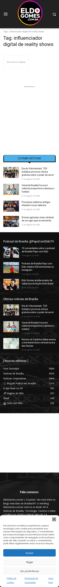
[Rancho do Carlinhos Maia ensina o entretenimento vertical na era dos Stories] (11, 343)
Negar (29, 562)
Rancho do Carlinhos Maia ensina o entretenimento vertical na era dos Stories (39, 342)
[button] (54, 519)
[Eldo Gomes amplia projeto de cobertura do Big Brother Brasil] (11, 284)
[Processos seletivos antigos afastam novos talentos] (11, 206)
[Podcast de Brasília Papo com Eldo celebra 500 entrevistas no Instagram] (11, 267)
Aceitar (29, 553)
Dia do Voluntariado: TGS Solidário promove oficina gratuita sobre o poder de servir (38, 171)
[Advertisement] (29, 118)
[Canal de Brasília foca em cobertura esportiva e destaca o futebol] (11, 189)
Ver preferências (29, 571)
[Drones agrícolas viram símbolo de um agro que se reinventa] (11, 221)
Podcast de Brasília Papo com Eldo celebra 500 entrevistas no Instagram (38, 266)
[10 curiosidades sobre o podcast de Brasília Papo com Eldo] (11, 252)
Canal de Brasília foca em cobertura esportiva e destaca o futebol (38, 188)
